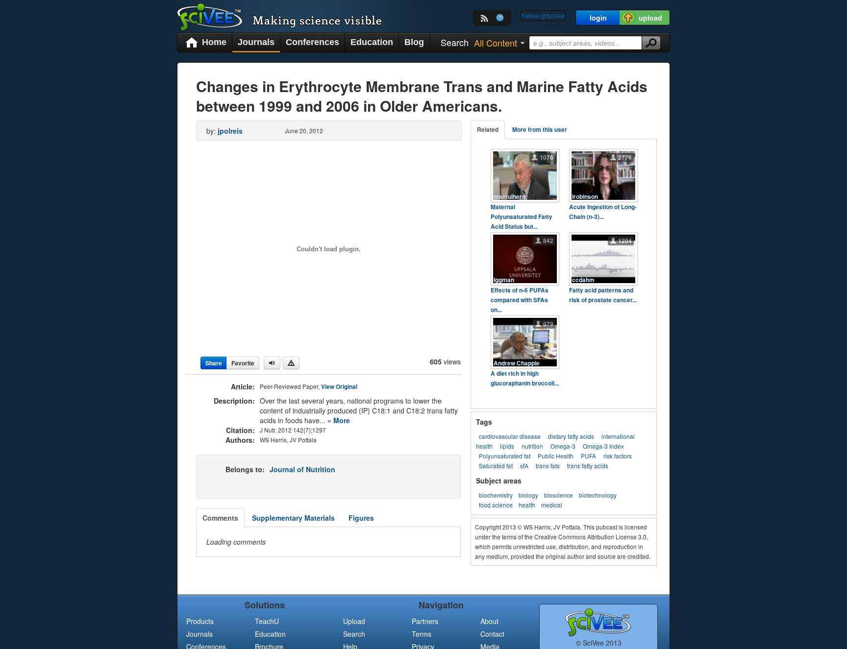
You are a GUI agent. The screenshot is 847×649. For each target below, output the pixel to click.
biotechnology (598, 495)
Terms (421, 634)
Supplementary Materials (293, 518)
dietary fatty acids (571, 436)
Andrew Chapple (517, 363)
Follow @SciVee (543, 15)
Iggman (504, 280)
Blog (414, 42)
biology (528, 495)
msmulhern (509, 196)
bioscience (558, 495)
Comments (220, 518)
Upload (354, 621)
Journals (256, 42)
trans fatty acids (587, 465)
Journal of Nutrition (302, 469)
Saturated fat (496, 465)
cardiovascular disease (510, 436)
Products (200, 621)
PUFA (588, 456)
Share (213, 363)
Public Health (555, 456)
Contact (492, 634)
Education (371, 42)
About (489, 621)
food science (496, 505)
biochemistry (496, 495)
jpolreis (230, 131)
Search (354, 634)
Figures (361, 518)
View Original (339, 387)
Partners (425, 621)
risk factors (617, 456)
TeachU (267, 621)
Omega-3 (562, 446)
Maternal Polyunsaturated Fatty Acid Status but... (521, 217)
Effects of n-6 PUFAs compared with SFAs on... (519, 300)
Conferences (312, 42)
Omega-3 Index (603, 446)
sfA (524, 465)
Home (214, 42)
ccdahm (583, 280)
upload (650, 18)
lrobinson (585, 196)
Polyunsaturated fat (504, 456)
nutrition (532, 446)
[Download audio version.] (272, 363)
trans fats (548, 465)
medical (551, 505)
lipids (507, 446)
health (527, 505)
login (598, 18)
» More (338, 420)
